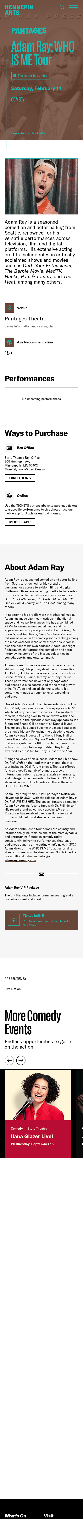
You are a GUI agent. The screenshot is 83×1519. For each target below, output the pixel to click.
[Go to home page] (19, 10)
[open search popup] (62, 7)
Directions (20, 478)
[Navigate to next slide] (20, 1060)
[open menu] (73, 7)
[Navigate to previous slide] (9, 1060)
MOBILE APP (19, 522)
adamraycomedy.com (20, 860)
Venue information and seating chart (30, 326)
